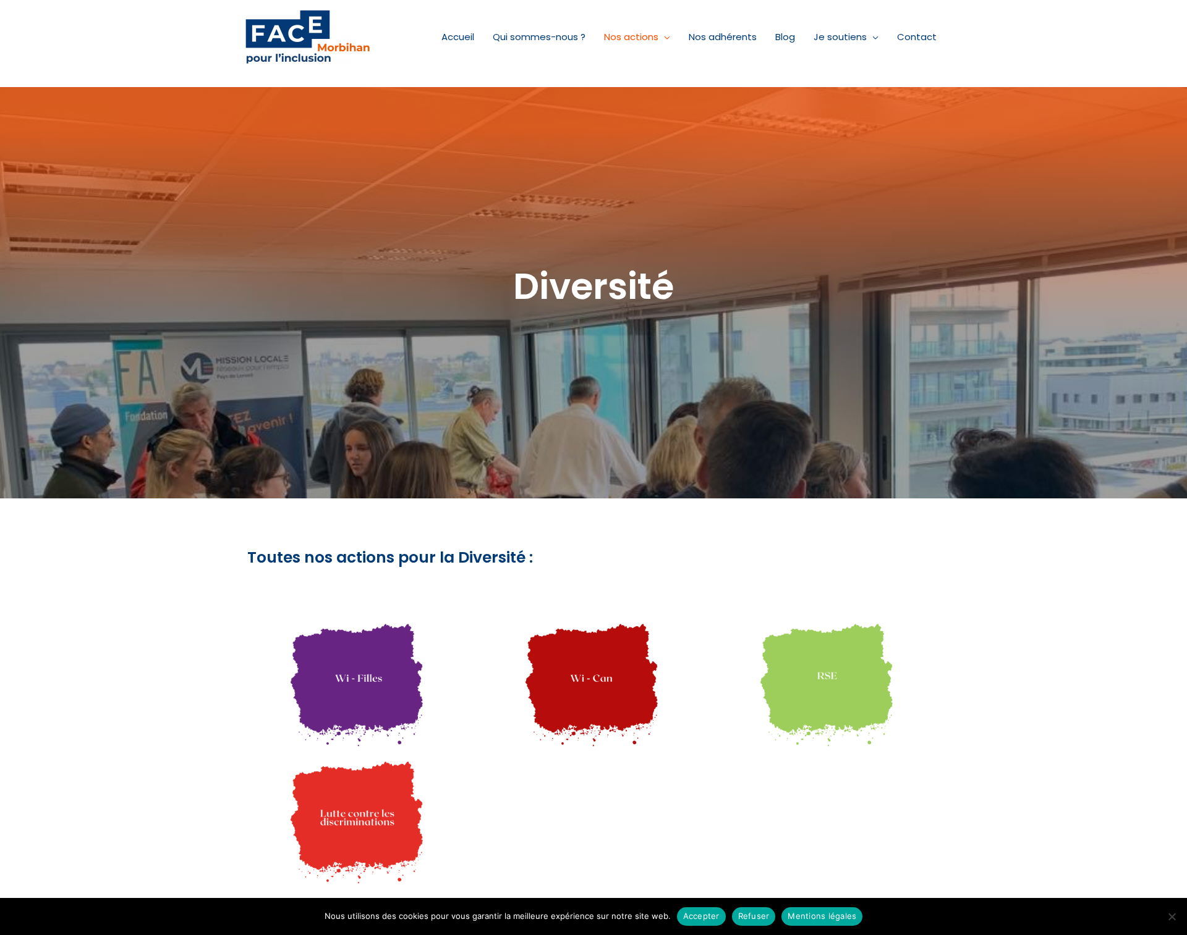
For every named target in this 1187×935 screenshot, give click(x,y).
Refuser (754, 916)
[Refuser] (1171, 916)
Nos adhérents (723, 36)
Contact (917, 36)
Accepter (701, 916)
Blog (785, 36)
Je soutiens (840, 36)
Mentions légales (822, 916)
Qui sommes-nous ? (539, 36)
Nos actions (631, 36)
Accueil (457, 36)
